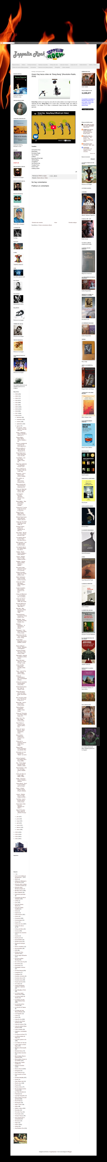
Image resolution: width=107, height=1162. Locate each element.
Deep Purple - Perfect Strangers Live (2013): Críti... (21, 749)
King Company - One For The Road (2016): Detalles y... (21, 769)
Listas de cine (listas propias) (45, 67)
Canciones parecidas (20, 894)
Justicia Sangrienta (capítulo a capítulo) (20, 986)
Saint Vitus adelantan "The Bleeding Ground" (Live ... (21, 465)
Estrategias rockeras (20, 967)
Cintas (16, 910)
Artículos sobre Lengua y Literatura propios (20, 885)
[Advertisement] (15, 10)
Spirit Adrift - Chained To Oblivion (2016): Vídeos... (21, 657)
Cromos (17, 930)
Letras (16, 1015)
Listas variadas (66, 67)
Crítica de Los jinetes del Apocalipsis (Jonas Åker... (21, 683)
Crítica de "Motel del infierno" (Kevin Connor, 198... (21, 490)
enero (18, 829)
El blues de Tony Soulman (19, 953)
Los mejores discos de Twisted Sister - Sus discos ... (21, 548)
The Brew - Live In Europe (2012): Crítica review (20, 800)
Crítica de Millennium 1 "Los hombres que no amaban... (21, 595)
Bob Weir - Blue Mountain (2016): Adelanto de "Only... (21, 610)
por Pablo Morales (19, 1092)
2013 (16, 836)
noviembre (19, 419)
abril (18, 823)
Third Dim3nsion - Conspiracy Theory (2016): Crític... (21, 616)
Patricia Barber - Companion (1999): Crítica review (20, 709)
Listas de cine (73, 64)
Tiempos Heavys (19, 1115)
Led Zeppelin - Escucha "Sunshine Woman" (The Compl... (20, 496)
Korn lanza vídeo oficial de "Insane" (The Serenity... (21, 569)
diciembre (19, 417)
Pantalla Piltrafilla (19, 1077)
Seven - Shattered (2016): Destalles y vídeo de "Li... (21, 434)
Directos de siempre (20, 943)
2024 (16, 398)
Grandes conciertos (20, 976)
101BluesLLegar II (88, 129)
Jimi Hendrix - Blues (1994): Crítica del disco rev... (21, 429)
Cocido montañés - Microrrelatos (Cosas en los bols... (21, 590)
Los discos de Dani (19, 1034)
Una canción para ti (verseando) (20, 1118)
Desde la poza (18, 941)
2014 (16, 834)
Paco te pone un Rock (20, 1074)
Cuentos (17, 936)
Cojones (17, 912)
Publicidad (17, 1093)
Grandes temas (19, 980)
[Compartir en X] (53, 176)
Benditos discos (19, 890)
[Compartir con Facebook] (55, 176)
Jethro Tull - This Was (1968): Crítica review (20, 719)
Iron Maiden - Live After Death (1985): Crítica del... (20, 459)
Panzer (16, 1079)
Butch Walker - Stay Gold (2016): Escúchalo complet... (21, 503)
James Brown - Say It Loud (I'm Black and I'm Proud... (21, 785)
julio (18, 816)
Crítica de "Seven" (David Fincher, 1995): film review (21, 600)
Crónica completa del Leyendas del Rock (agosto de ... (21, 445)
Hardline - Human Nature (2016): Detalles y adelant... (20, 563)
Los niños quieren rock (20, 1039)
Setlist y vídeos (93, 64)
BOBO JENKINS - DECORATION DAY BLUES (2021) (87, 132)
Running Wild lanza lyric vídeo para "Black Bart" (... (21, 605)
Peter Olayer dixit (19, 1081)
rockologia (86, 147)
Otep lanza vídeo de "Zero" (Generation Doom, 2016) (21, 636)
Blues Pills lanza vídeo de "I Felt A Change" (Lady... (21, 661)
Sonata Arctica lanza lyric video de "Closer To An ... (21, 688)
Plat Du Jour (18, 1083)
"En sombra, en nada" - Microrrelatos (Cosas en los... (20, 480)
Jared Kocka (86, 127)
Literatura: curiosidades (21, 1031)
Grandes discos (19, 978)
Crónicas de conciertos (20, 932)
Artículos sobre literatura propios (19, 888)
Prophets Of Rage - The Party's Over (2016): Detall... (21, 652)
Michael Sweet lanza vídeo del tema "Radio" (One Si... (21, 518)
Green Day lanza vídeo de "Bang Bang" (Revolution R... (21, 693)
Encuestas (17, 963)
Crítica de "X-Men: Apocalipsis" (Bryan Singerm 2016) (20, 583)
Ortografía (57, 67)
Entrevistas (17, 965)
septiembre (19, 423)
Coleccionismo (83, 64)
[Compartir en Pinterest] (56, 176)
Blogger (70, 1151)
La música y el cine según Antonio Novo (20, 1000)
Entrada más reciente (37, 222)
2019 (16, 409)
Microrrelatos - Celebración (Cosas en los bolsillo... (20, 737)
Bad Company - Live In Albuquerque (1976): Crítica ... (21, 544)
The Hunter (18, 1113)
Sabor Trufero (18, 1104)
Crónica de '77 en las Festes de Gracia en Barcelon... (21, 509)
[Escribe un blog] (52, 176)
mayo (18, 821)
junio (18, 818)
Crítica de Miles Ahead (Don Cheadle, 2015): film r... (20, 667)
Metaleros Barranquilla (20, 1047)
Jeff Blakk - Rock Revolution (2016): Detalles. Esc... (21, 621)
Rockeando (18, 1102)
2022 (16, 402)
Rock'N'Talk (18, 1100)
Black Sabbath (18, 892)
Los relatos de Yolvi (20, 1042)
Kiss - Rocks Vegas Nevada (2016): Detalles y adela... (21, 764)
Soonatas (17, 1110)
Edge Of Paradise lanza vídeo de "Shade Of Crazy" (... (21, 812)
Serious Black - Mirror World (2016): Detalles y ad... (21, 439)
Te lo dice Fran (18, 1112)
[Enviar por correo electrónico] (50, 176)
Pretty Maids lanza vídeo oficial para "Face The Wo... (21, 454)
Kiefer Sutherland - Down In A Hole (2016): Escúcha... (21, 578)
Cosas (16, 922)
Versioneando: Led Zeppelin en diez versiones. (87, 150)
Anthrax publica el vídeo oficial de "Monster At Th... (21, 450)
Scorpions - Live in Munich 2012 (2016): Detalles (20, 475)
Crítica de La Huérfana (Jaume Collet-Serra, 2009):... (21, 743)
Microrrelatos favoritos (20, 1052)
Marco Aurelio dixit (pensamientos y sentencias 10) (21, 486)
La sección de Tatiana (20, 1007)
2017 (16, 413)
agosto (18, 426)
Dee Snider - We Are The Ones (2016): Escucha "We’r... (21, 534)
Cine (16, 902)
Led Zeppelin (18, 1013)
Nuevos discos (16, 64)
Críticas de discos (31, 64)
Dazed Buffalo (18, 939)
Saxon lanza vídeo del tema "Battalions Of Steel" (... (20, 805)
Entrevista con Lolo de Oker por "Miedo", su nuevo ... (21, 754)
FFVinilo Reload (19, 970)
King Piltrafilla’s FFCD (20, 990)
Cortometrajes (18, 920)
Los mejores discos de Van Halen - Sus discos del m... (21, 539)
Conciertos (33, 67)
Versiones (17, 1120)
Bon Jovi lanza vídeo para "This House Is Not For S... (21, 699)
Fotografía (17, 972)
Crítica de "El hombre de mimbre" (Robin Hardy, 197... (21, 715)
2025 (16, 396)
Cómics (17, 916)
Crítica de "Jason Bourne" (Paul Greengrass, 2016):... (20, 731)
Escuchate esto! (87, 143)
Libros (16, 1017)
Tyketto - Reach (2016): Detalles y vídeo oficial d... (21, 553)
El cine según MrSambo (21, 955)
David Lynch (18, 937)
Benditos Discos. (88, 136)
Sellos (16, 1106)
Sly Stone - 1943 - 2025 (88, 145)
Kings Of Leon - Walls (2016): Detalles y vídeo (20, 514)
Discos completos (19, 946)
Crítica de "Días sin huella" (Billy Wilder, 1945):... (21, 775)
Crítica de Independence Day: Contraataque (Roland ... (21, 677)
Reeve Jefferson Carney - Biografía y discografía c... (21, 647)
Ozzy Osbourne (19, 1072)
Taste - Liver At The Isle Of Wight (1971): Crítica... (21, 672)
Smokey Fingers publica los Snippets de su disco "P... (20, 528)
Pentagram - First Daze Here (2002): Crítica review (21, 631)
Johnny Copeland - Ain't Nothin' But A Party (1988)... (21, 759)
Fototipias (17, 974)
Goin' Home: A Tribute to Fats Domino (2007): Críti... (20, 724)
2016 (16, 415)
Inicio (55, 222)
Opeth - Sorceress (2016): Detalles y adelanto (21, 780)
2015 (16, 832)
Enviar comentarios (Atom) (45, 225)
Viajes (16, 1122)
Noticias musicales (43, 64)
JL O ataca (17, 983)
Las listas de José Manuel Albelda (19, 1011)
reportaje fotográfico (20, 1095)
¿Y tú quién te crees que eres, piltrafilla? (88, 125)
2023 (16, 400)
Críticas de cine (54, 64)
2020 (16, 407)
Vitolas (16, 1126)
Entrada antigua (73, 222)
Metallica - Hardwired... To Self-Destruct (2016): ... (20, 626)
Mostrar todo (92, 153)
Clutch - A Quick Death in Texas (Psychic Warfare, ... (21, 790)
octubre (19, 421)
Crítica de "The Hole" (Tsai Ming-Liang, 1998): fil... (21, 523)
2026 (16, 394)
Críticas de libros (19, 929)
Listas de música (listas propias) (20, 67)
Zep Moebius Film (19, 1128)
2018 (16, 411)
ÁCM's (16, 879)
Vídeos (23, 64)
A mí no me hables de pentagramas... (20, 876)
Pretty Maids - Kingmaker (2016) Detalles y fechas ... (21, 641)
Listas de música (64, 64)
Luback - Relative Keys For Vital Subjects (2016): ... (21, 558)
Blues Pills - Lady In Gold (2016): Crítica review (21, 704)
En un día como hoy (20, 961)
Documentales (18, 948)
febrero (19, 827)
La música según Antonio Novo (19, 994)
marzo (18, 825)
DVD (16, 950)
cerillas (16, 900)
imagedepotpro (53, 1151)
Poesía (16, 1085)
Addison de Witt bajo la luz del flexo (20, 881)
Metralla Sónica (19, 1051)
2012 (16, 838)
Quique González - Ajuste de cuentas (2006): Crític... (21, 574)
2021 (16, 404)
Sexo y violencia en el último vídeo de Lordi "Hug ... (21, 470)
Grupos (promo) (19, 981)
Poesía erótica (18, 1087)
